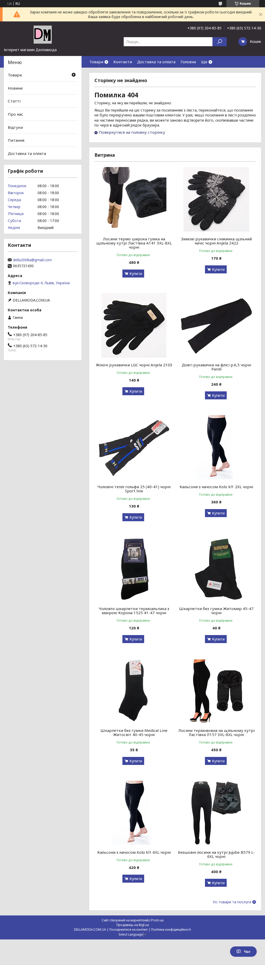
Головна (188, 61)
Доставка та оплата (156, 61)
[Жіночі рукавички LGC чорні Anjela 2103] (133, 325)
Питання (16, 140)
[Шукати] (219, 41)
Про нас (15, 114)
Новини (15, 88)
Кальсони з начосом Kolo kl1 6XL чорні (134, 852)
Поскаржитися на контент (128, 929)
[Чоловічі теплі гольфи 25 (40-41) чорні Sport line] (133, 447)
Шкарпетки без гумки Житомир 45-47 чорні (216, 610)
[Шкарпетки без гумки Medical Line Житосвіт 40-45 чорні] (133, 691)
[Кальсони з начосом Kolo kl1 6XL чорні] (133, 812)
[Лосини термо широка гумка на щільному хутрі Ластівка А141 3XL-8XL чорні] (133, 199)
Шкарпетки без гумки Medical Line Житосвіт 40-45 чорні (133, 732)
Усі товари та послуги (232, 902)
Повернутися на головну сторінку (132, 132)
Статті (14, 101)
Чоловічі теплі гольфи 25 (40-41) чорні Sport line (134, 489)
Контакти (122, 61)
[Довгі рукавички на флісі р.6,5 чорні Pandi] (216, 325)
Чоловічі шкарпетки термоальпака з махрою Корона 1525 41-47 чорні (134, 610)
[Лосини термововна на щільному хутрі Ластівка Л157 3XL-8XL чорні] (216, 691)
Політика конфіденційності (171, 929)
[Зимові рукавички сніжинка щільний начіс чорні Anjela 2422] (216, 199)
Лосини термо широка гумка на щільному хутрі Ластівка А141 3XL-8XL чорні (134, 243)
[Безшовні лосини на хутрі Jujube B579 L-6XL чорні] (216, 812)
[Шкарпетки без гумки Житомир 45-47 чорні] (216, 569)
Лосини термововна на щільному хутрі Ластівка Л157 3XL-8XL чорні (216, 732)
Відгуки (15, 127)
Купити (135, 273)
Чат (247, 952)
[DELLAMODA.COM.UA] (43, 34)
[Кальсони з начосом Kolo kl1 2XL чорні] (216, 447)
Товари (96, 61)
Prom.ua (157, 920)
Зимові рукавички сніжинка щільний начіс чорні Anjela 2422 (216, 241)
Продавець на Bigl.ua (132, 925)
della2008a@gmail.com (32, 260)
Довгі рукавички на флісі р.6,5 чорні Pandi (216, 367)
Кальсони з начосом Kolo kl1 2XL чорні (216, 487)
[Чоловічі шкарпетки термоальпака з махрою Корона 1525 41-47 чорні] (133, 569)
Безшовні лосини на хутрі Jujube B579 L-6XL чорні (216, 854)
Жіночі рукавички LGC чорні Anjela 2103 (134, 365)
